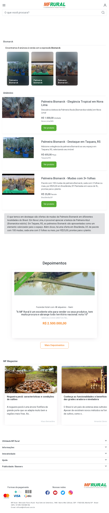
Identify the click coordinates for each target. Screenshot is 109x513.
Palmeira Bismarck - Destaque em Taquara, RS (70, 141)
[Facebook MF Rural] (47, 493)
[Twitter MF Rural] (63, 493)
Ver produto (49, 128)
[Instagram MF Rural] (70, 493)
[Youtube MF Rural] (55, 493)
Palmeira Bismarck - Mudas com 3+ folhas (68, 178)
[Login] (105, 5)
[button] (103, 12)
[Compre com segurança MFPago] (7, 492)
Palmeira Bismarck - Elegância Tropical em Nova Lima (72, 103)
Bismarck (8, 41)
